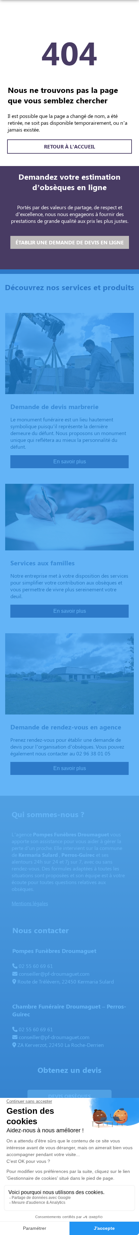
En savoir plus (69, 461)
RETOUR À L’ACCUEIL (69, 146)
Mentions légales (30, 903)
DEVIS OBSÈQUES (69, 1096)
